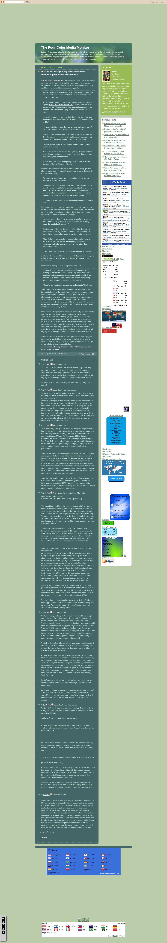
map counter (107, 328)
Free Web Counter (109, 527)
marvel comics (87, 347)
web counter (106, 452)
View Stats (116, 444)
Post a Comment (47, 832)
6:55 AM (46, 795)
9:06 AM (46, 612)
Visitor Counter (116, 479)
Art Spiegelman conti (110, 242)
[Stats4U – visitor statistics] (112, 555)
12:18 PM (46, 705)
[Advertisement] (83, 18)
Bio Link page (107, 249)
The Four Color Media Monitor (65, 47)
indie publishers (75, 347)
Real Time (116, 244)
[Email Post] (93, 354)
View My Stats (118, 259)
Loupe (3, 937)
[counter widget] (111, 459)
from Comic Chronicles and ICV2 (61, 105)
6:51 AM (46, 493)
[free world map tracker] (114, 321)
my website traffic (116, 416)
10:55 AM (62, 354)
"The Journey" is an (110, 237)
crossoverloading (53, 347)
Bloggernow (106, 254)
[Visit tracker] (114, 475)
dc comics (64, 347)
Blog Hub (105, 251)
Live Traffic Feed (117, 182)
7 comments (85, 354)
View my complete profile (114, 112)
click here (105, 520)
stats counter (107, 306)
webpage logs (83, 921)
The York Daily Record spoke (52, 80)
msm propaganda (47, 349)
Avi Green (115, 74)
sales (57, 349)
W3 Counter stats (108, 246)
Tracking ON (124, 244)
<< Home (43, 838)
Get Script (109, 244)
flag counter (106, 309)
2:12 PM (46, 364)
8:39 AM (46, 390)
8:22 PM (46, 425)
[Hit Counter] (117, 256)
